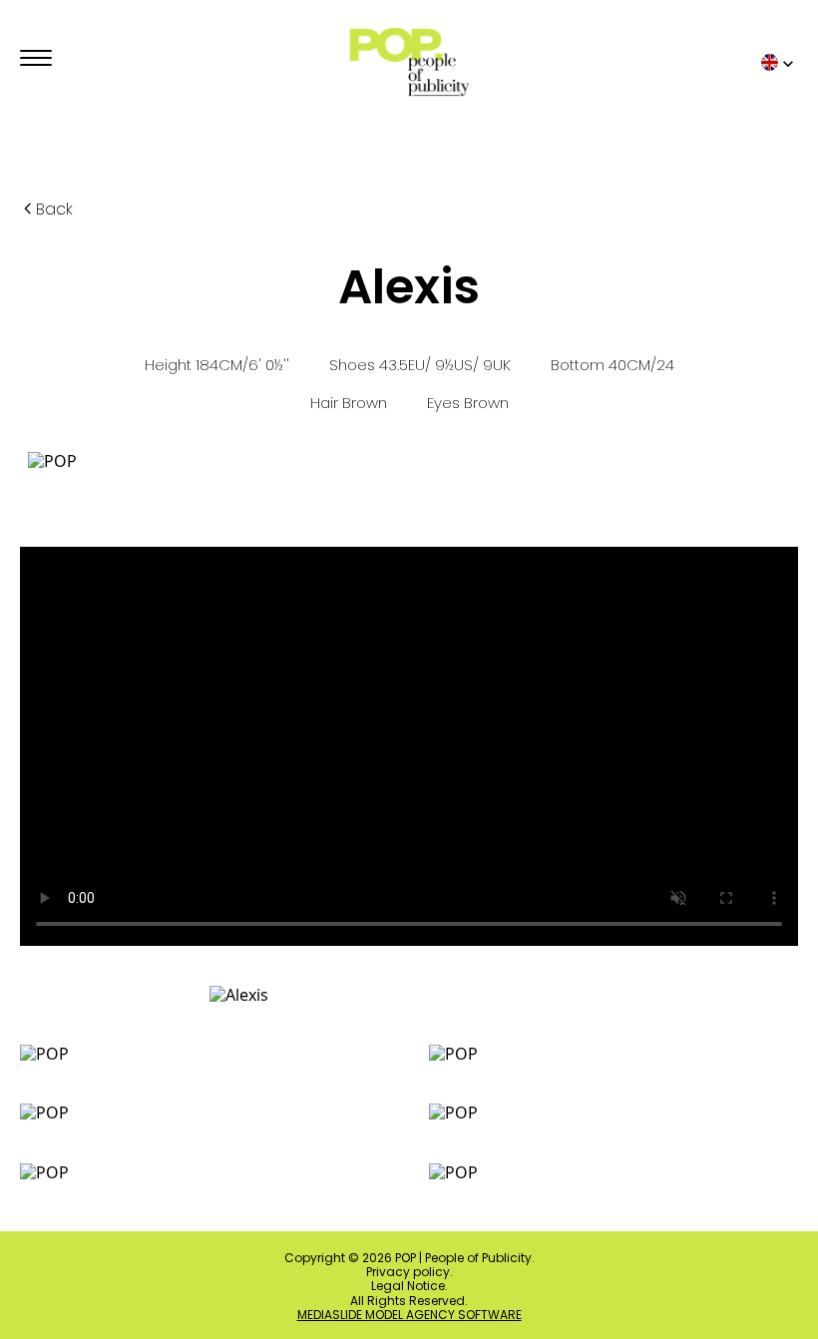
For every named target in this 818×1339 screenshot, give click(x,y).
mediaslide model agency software (409, 1315)
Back (54, 209)
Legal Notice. (409, 1286)
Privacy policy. (409, 1272)
